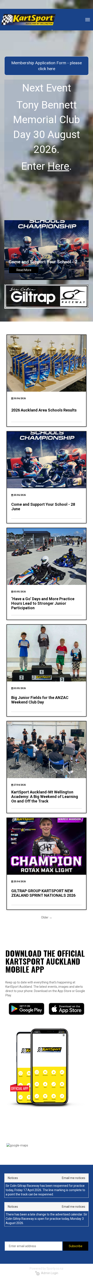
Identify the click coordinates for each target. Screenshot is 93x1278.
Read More (23, 270)
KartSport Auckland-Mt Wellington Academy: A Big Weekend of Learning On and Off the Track (44, 796)
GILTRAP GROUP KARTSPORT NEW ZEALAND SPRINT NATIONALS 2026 (43, 893)
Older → (46, 917)
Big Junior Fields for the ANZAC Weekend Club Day (39, 699)
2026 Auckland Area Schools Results (44, 410)
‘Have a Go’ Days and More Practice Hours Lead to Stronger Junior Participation (42, 603)
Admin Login (49, 1273)
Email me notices (73, 1178)
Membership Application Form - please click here (46, 65)
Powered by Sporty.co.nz (46, 1268)
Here (58, 166)
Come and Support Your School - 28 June (44, 261)
